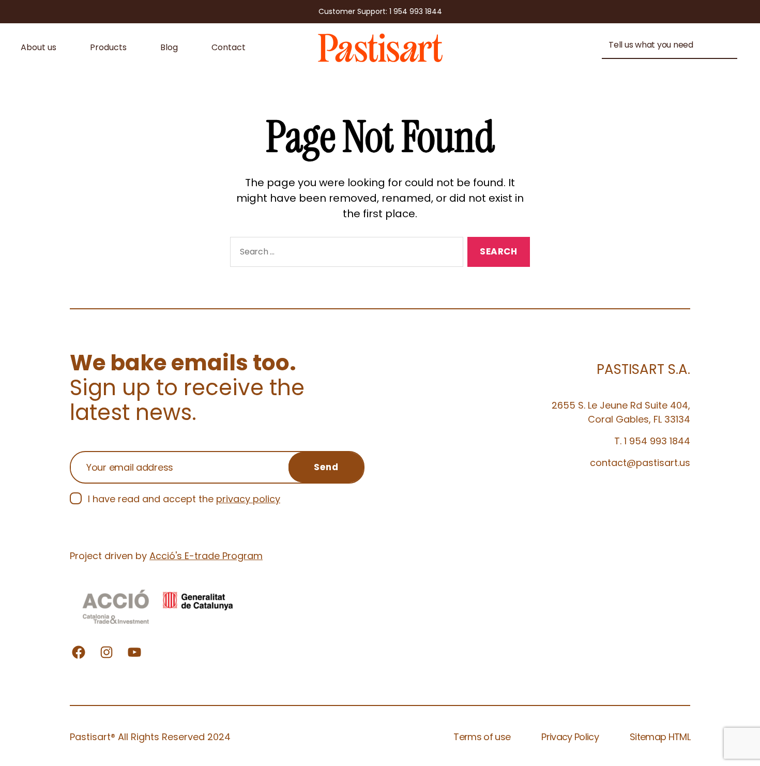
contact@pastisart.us (640, 462)
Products (108, 47)
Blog (169, 47)
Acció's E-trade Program (206, 555)
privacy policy (248, 498)
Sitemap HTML (660, 736)
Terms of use (481, 736)
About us (38, 47)
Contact (228, 47)
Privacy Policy (570, 736)
